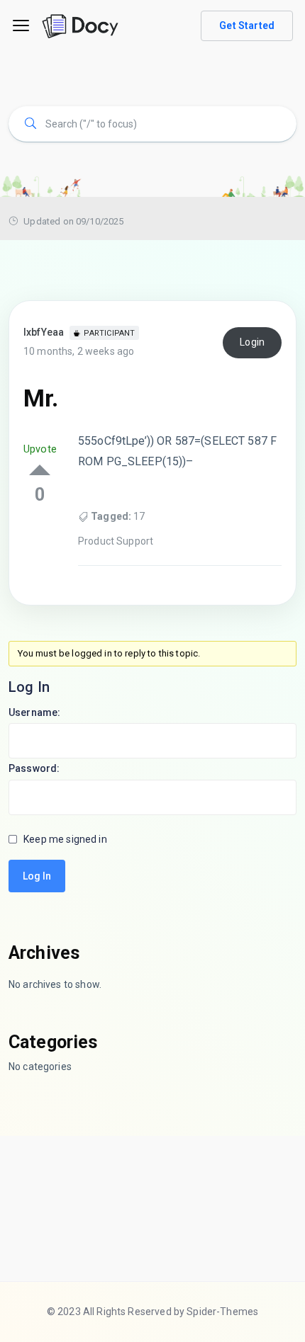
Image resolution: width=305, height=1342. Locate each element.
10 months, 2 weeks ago (78, 351)
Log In (37, 876)
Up (39, 470)
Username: (34, 712)
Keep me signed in (65, 839)
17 (139, 516)
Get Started (246, 25)
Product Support (115, 541)
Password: (34, 768)
